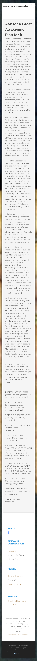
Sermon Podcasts (16, 576)
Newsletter (13, 551)
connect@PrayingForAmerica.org (18, 634)
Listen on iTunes (15, 584)
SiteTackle (19, 654)
